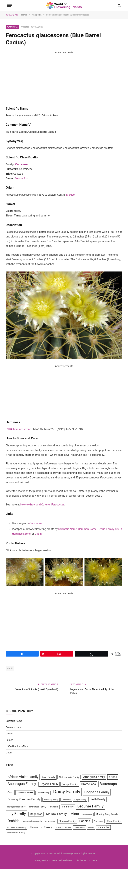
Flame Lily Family (51, 800)
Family (110, 529)
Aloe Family (48, 777)
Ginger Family (80, 800)
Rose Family (114, 821)
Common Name (87, 529)
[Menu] (9, 5)
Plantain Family (67, 821)
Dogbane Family (96, 792)
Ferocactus (21, 178)
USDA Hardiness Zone (17, 746)
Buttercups (108, 784)
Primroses (98, 821)
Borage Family (70, 784)
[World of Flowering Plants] (64, 5)
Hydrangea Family (37, 806)
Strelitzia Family (63, 827)
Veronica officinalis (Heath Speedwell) (37, 689)
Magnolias (36, 814)
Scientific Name (67, 529)
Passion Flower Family (32, 821)
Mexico (70, 194)
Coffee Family (43, 792)
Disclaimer (81, 860)
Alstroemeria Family (69, 777)
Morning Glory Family (107, 814)
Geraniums (66, 800)
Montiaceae (87, 814)
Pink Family (50, 821)
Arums (113, 777)
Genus (101, 529)
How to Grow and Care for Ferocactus (42, 504)
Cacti (9, 668)
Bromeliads (88, 784)
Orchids (14, 821)
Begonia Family (49, 784)
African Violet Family (23, 777)
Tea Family (79, 827)
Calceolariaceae (25, 792)
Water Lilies (103, 827)
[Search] (119, 5)
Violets (91, 828)
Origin (38, 533)
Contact (93, 860)
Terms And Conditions (61, 860)
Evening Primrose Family (24, 799)
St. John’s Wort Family (16, 828)
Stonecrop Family (41, 827)
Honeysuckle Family (16, 807)
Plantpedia (12, 27)
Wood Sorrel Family (16, 832)
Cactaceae (21, 164)
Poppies (84, 821)
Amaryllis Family (94, 777)
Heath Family (97, 799)
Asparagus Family (22, 784)
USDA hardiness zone (18, 429)
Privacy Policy (41, 860)
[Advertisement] (64, 78)
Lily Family (17, 813)
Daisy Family (66, 791)
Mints (74, 814)
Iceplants (54, 806)
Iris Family (68, 806)
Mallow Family (56, 814)
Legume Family (90, 806)
